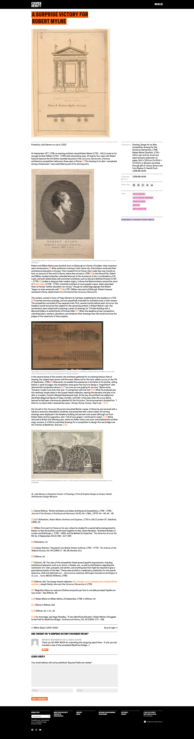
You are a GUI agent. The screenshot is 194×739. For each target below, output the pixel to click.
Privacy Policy (36, 724)
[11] (106, 403)
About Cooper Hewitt (61, 712)
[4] (40, 282)
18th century (139, 194)
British (136, 205)
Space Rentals (58, 716)
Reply (45, 650)
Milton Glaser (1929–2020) (44, 628)
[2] (50, 269)
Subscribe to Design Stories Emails (137, 220)
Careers (79, 712)
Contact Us (57, 714)
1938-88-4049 (139, 177)
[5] (61, 290)
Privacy (123, 714)
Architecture (139, 202)
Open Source (103, 714)
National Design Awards (107, 712)
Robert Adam (39, 284)
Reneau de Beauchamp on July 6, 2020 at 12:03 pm (61, 640)
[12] (105, 417)
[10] (93, 390)
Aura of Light (111, 628)
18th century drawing (143, 198)
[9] (62, 388)
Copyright (124, 712)
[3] (91, 274)
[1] (83, 162)
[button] (159, 4)
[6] (32, 301)
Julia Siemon (46, 145)
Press (78, 714)
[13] (65, 425)
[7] (77, 311)
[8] (51, 382)
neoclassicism (139, 209)
